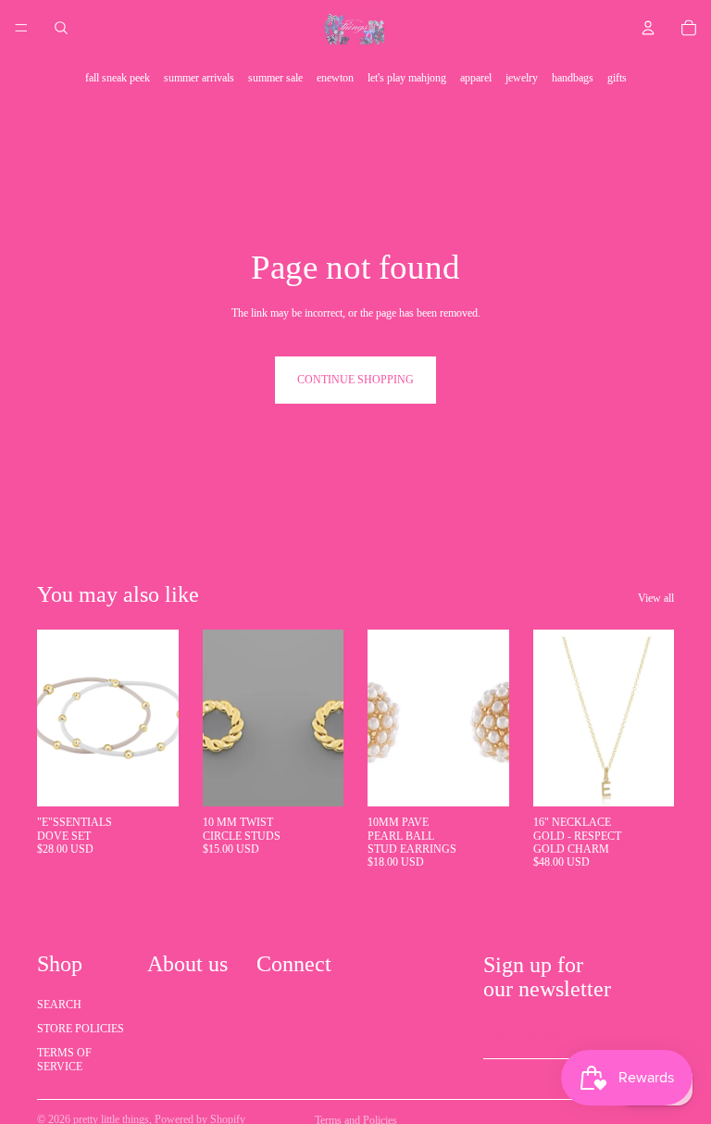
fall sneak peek (117, 77)
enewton (335, 77)
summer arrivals (199, 77)
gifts (617, 77)
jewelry (521, 77)
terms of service (64, 1060)
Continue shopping (355, 379)
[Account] (648, 27)
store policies (80, 1028)
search (59, 1004)
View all (656, 598)
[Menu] (21, 27)
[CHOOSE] (645, 777)
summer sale (275, 77)
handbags (572, 77)
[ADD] (150, 777)
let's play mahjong (407, 77)
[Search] (61, 27)
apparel (476, 77)
